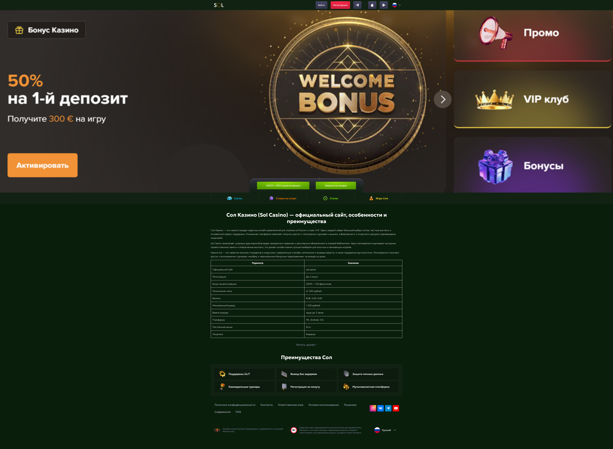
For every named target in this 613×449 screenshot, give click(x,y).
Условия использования (323, 404)
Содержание (223, 411)
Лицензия (350, 404)
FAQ (238, 411)
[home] (219, 5)
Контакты (267, 404)
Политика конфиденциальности (235, 404)
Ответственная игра (290, 404)
